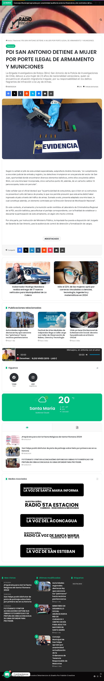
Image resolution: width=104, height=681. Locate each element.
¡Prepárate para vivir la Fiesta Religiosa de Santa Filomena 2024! (52, 437)
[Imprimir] (51, 93)
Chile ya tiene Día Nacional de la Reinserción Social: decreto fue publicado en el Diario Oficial (84, 334)
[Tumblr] (20, 93)
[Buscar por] (101, 20)
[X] (14, 93)
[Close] (101, 674)
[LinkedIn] (31, 250)
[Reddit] (26, 93)
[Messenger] (38, 93)
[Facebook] (8, 93)
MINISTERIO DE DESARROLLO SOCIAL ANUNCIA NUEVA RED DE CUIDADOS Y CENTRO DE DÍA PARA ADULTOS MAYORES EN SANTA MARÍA (59, 618)
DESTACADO (52, 238)
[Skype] (32, 93)
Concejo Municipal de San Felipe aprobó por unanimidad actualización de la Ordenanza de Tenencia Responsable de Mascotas (59, 650)
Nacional (16, 40)
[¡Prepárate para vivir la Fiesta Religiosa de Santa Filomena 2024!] (13, 440)
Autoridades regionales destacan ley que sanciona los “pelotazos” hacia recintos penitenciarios (18, 334)
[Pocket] (50, 250)
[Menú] (3, 20)
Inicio (9, 40)
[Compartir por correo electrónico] (44, 93)
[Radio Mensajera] (20, 19)
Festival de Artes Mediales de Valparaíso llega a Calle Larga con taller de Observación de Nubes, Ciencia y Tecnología (52, 334)
